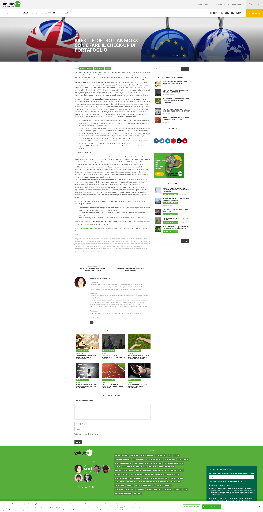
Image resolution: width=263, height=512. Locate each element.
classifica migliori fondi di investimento (147, 459)
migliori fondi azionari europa (141, 474)
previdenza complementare (124, 489)
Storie (104, 353)
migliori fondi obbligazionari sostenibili (154, 482)
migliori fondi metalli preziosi (126, 482)
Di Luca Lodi (166, 122)
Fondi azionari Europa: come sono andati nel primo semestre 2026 (86, 357)
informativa (94, 434)
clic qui (244, 481)
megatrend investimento (174, 470)
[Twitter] (179, 141)
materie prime (158, 470)
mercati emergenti (121, 474)
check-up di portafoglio (90, 228)
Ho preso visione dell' (87, 434)
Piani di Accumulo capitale (144, 485)
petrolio (130, 485)
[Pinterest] (173, 141)
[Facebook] (156, 141)
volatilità (107, 68)
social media (166, 489)
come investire (99, 68)
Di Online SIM (166, 113)
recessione (141, 489)
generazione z (141, 467)
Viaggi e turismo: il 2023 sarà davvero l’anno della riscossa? (176, 199)
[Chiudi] (259, 506)
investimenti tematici (166, 467)
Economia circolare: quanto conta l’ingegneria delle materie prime (176, 228)
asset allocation (147, 455)
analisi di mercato (121, 455)
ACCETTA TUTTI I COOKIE (211, 506)
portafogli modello (164, 485)
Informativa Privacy (105, 510)
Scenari (77, 36)
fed (160, 463)
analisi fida (134, 455)
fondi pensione (128, 467)
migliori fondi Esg (176, 478)
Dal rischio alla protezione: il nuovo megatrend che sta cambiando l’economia (138, 357)
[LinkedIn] (167, 141)
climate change (170, 459)
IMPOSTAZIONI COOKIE (191, 506)
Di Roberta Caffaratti (168, 86)
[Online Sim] (83, 452)
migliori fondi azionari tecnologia (127, 478)
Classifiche (79, 353)
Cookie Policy (119, 510)
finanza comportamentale (173, 463)
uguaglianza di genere (123, 493)
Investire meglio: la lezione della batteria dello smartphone (137, 386)
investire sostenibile (143, 470)
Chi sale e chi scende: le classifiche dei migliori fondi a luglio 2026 (112, 386)
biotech (176, 455)
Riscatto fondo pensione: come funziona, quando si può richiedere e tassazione (176, 189)
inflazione (152, 467)
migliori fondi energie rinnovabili (155, 478)
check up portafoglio (86, 68)
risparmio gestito (153, 489)
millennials (175, 482)
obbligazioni (119, 485)
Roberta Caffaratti (80, 56)
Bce (170, 455)
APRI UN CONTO (254, 13)
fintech (117, 467)
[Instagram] (161, 141)
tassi (185, 489)
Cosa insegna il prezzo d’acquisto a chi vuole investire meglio (113, 357)
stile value (177, 489)
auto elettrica (161, 455)
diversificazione (151, 463)
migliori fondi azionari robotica (167, 474)
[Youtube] (184, 141)
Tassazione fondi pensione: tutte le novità (176, 219)
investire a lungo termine (124, 470)
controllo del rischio (123, 463)
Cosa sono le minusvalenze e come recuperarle (175, 210)
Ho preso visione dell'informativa (221, 485)
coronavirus (138, 463)
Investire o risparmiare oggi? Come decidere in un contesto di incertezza (86, 386)
